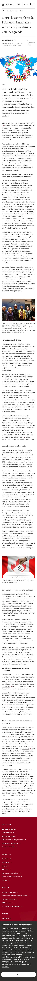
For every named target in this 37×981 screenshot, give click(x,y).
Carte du (8, 899)
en (19, 4)
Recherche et (11, 877)
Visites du (8, 892)
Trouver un (8, 836)
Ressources (10, 843)
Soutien (8, 847)
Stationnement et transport (15, 896)
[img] (8, 4)
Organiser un (11, 906)
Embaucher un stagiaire (13, 840)
